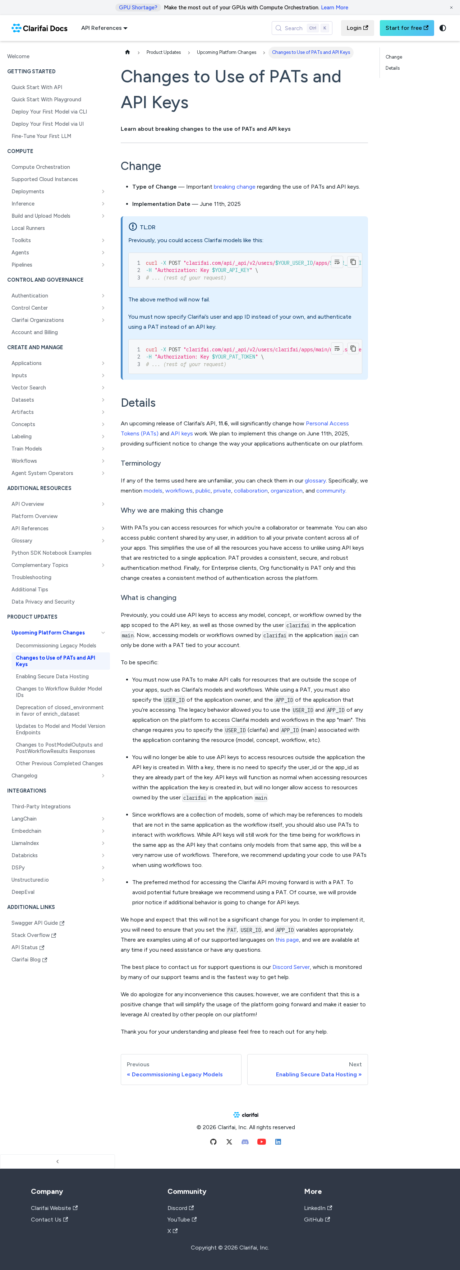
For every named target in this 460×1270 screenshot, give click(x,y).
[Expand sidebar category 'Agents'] (103, 252)
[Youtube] (261, 1143)
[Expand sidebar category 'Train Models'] (103, 448)
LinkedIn (315, 1208)
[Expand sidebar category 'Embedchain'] (103, 831)
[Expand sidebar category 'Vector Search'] (103, 387)
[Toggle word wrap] (337, 262)
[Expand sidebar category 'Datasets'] (103, 399)
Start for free (404, 27)
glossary (315, 480)
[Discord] (245, 1143)
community (330, 490)
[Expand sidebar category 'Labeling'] (103, 436)
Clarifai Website (51, 1208)
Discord (177, 1208)
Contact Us (46, 1219)
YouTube (178, 1219)
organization (287, 490)
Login (354, 27)
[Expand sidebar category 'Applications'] (103, 363)
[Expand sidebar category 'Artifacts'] (103, 412)
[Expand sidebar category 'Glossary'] (103, 540)
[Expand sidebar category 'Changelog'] (103, 775)
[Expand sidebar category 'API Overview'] (103, 504)
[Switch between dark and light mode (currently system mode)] (442, 28)
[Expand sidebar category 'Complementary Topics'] (103, 565)
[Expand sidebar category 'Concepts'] (103, 424)
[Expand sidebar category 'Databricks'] (103, 855)
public (203, 490)
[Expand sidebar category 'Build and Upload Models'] (103, 216)
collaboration (251, 490)
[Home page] (127, 53)
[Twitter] (229, 1143)
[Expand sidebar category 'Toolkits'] (103, 240)
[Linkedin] (278, 1143)
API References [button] (101, 27)
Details (393, 68)
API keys (182, 433)
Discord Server (291, 967)
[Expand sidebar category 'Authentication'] (103, 295)
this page (287, 939)
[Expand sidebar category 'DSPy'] (103, 867)
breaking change (235, 186)
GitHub (313, 1219)
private (222, 490)
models (153, 490)
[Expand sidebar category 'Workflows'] (103, 461)
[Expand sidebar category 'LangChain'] (103, 818)
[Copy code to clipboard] (353, 262)
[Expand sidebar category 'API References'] (103, 528)
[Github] (213, 1143)
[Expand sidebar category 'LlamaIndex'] (103, 843)
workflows (179, 490)
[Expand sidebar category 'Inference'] (103, 203)
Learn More (334, 7)
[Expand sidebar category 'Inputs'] (103, 375)
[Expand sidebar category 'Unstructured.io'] (103, 879)
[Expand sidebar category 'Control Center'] (103, 308)
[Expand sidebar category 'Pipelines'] (103, 264)
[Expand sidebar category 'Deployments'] (103, 191)
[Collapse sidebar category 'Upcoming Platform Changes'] (103, 632)
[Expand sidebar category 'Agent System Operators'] (103, 473)
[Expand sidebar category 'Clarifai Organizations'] (103, 320)
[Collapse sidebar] (57, 1161)
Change (394, 57)
